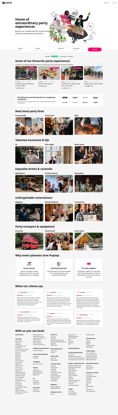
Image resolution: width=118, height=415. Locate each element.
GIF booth (71, 383)
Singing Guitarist (90, 345)
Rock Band (53, 369)
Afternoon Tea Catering (21, 392)
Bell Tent (70, 343)
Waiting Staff (54, 360)
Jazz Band (53, 366)
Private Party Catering (38, 344)
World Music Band (92, 363)
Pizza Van (17, 354)
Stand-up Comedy (37, 364)
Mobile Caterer (37, 341)
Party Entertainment (75, 352)
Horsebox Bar (18, 385)
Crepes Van (18, 370)
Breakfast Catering (20, 380)
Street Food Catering (20, 351)
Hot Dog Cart (18, 384)
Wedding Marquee (73, 336)
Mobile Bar (18, 344)
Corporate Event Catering (21, 349)
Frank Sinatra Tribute (91, 354)
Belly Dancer (36, 374)
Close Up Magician (55, 386)
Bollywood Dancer (37, 373)
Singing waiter (90, 386)
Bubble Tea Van (19, 365)
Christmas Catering (20, 374)
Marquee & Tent (56, 392)
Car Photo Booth (72, 382)
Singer (70, 389)
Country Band (54, 379)
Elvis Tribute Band (90, 353)
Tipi (69, 344)
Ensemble (36, 388)
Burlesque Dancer (37, 371)
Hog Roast (18, 342)
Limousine (53, 337)
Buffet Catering (37, 339)
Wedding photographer (74, 367)
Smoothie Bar (18, 379)
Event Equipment (56, 349)
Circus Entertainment (40, 354)
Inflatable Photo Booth (74, 380)
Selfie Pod (71, 378)
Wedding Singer (90, 334)
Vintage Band (54, 374)
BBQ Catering (18, 341)
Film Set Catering (19, 377)
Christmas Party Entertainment (76, 359)
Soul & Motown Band (56, 372)
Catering (18, 339)
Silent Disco (54, 351)
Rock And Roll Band (56, 376)
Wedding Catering (37, 334)
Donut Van (18, 382)
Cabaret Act (36, 370)
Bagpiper (88, 342)
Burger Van (18, 352)
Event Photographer (73, 385)
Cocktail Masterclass (20, 346)
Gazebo (53, 394)
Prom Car (53, 338)
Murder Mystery (73, 348)
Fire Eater (35, 358)
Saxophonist (89, 347)
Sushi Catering (19, 369)
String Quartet (36, 391)
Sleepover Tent (72, 334)
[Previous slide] (99, 64)
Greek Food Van (19, 361)
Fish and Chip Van (37, 343)
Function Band (55, 364)
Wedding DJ (36, 384)
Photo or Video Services (76, 363)
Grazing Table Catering (21, 387)
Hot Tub (53, 352)
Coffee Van (18, 364)
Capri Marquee (72, 338)
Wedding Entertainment (74, 356)
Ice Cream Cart (19, 393)
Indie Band (53, 371)
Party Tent (71, 341)
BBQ (87, 384)
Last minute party (90, 391)
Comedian (36, 362)
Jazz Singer (71, 391)
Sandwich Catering (20, 372)
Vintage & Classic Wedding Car (58, 341)
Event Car (54, 335)
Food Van (17, 357)
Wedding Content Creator (75, 365)
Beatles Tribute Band (91, 356)
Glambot (70, 377)
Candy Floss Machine (38, 336)
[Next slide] (102, 64)
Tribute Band (90, 351)
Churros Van (18, 367)
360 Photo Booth (72, 370)
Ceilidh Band (89, 369)
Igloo (69, 339)
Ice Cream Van (19, 362)
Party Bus (53, 343)
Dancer (35, 368)
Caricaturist (19, 335)
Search (107, 2)
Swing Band (54, 381)
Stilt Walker (36, 356)
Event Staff (54, 356)
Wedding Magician (55, 388)
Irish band (88, 365)
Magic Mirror (71, 372)
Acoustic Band (54, 367)
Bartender (53, 358)
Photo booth (89, 389)
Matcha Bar (18, 356)
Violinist (88, 340)
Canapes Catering (19, 390)
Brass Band (36, 390)
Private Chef (18, 347)
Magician (54, 384)
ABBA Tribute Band (91, 359)
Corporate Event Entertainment (76, 358)
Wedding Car (54, 345)
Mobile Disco (36, 382)
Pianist (88, 344)
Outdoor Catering (20, 375)
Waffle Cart (18, 388)
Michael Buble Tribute (91, 358)
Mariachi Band (90, 367)
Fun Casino (71, 354)
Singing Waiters (72, 394)
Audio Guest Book (73, 375)
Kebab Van (18, 359)
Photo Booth (71, 369)
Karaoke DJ (36, 380)
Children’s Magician (38, 350)
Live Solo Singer (72, 393)
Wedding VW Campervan (57, 340)
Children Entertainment (41, 348)
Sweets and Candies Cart (39, 338)
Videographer (72, 374)
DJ (33, 378)
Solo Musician (90, 338)
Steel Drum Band (55, 377)
